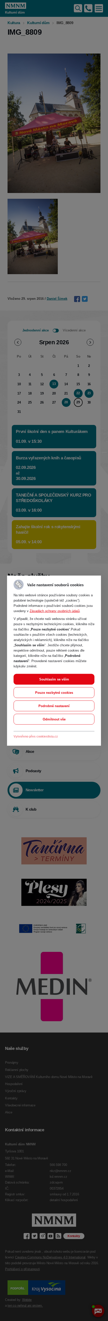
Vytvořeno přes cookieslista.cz (36, 736)
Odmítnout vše (54, 719)
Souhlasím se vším (54, 679)
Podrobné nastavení (54, 706)
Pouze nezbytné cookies (54, 692)
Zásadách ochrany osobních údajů (55, 611)
